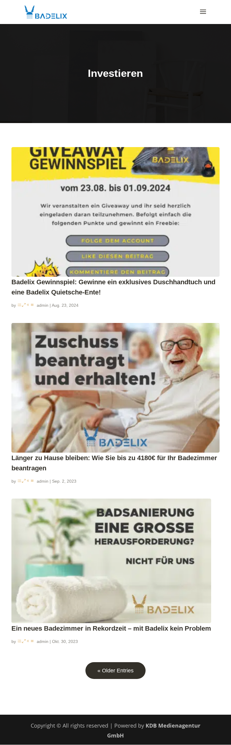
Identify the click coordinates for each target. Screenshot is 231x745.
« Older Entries (115, 671)
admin (42, 305)
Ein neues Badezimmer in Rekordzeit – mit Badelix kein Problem (111, 628)
